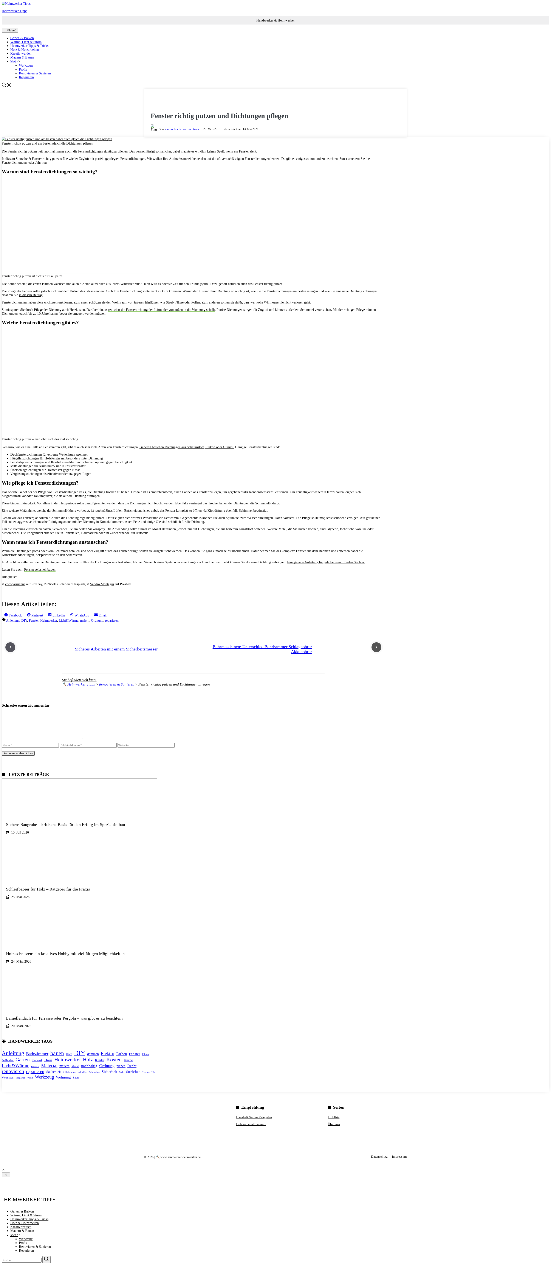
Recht (131, 1066)
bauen (57, 1053)
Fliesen (145, 1054)
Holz (88, 1059)
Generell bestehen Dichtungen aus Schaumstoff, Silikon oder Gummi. (186, 447)
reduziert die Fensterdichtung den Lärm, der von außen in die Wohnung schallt (161, 309)
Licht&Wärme (68, 620)
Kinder (99, 1060)
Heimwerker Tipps (14, 11)
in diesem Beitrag (31, 295)
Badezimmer (37, 1053)
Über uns (334, 1124)
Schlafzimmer (69, 1072)
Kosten (114, 1059)
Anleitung (13, 620)
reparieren (112, 620)
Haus (48, 1060)
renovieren (13, 1071)
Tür (153, 1072)
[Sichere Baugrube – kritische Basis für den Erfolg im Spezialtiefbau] (79, 811)
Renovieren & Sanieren (35, 73)
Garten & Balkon (22, 38)
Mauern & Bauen (22, 57)
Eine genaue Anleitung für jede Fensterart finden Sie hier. (326, 562)
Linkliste (333, 1117)
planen (120, 1066)
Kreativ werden (20, 53)
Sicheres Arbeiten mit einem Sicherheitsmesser (116, 649)
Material (49, 1065)
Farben (121, 1054)
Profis (23, 69)
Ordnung (97, 620)
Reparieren (26, 77)
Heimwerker (48, 620)
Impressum (399, 1156)
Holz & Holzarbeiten (24, 49)
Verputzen (8, 1077)
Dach (69, 1054)
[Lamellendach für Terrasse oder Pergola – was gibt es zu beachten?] (79, 1004)
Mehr (14, 61)
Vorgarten (20, 1077)
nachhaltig (89, 1066)
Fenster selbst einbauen (40, 569)
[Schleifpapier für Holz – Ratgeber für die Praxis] (79, 875)
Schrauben (94, 1072)
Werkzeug (26, 65)
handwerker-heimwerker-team (181, 129)
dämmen (93, 1054)
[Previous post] (10, 647)
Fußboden (8, 1060)
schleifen (82, 1072)
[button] (6, 86)
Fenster (34, 620)
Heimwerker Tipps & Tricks (29, 46)
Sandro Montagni (102, 584)
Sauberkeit (53, 1072)
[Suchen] (46, 1259)
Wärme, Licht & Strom (26, 42)
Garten (22, 1059)
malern (84, 620)
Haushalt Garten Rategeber (254, 1117)
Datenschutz (379, 1156)
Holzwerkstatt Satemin (251, 1124)
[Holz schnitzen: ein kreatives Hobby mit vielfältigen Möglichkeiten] (79, 940)
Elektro (107, 1053)
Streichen (133, 1072)
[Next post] (376, 647)
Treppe (146, 1072)
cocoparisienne (15, 584)
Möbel (75, 1066)
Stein (121, 1072)
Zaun (76, 1077)
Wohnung (63, 1077)
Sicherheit (109, 1071)
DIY (24, 620)
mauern (64, 1066)
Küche (128, 1060)
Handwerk (37, 1060)
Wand (30, 1077)
